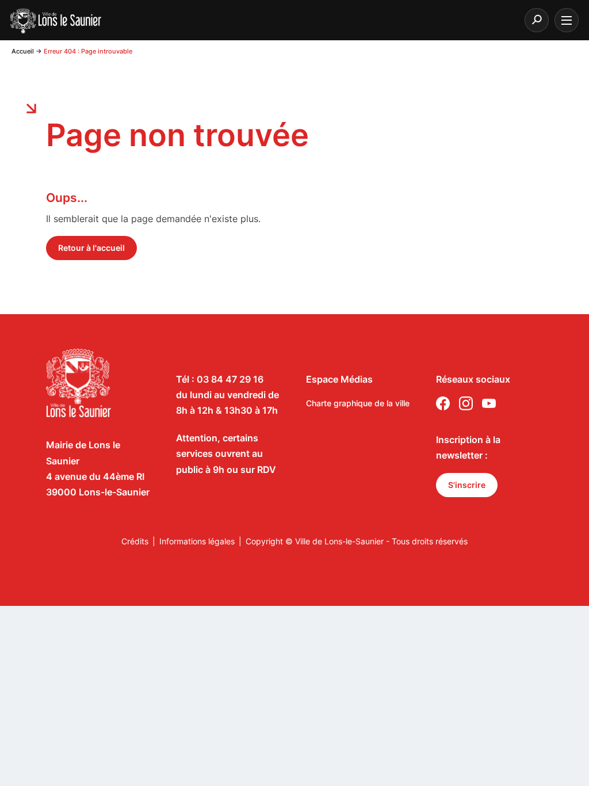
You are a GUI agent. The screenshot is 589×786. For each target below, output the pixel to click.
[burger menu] (566, 20)
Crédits (134, 541)
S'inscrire (466, 485)
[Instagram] (466, 405)
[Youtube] (489, 405)
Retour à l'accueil (91, 248)
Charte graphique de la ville (358, 403)
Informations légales (197, 541)
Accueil (23, 51)
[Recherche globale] (537, 20)
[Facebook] (443, 405)
